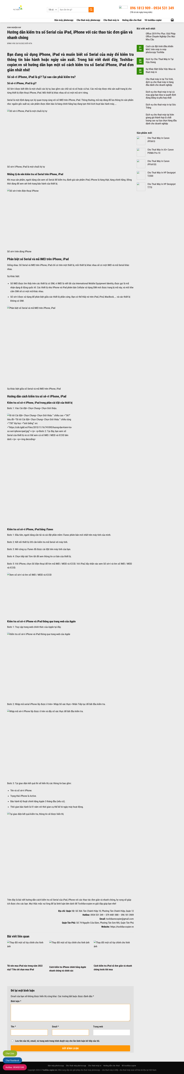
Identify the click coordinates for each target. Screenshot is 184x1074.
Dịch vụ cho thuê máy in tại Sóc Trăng (161, 106)
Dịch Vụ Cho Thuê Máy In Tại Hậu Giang (160, 61)
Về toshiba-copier (153, 20)
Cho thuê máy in (111, 20)
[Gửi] (91, 9)
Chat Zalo (10, 1053)
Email (55, 1026)
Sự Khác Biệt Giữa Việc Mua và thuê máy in (160, 70)
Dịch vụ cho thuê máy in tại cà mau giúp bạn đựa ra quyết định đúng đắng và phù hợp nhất (161, 94)
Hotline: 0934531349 (15, 1067)
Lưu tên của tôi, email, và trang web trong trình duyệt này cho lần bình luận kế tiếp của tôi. (57, 1041)
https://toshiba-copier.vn (122, 926)
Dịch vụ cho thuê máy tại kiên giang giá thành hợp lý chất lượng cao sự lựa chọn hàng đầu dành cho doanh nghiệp (161, 119)
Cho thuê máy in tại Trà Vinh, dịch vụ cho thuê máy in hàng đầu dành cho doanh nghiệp (160, 82)
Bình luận (16, 1001)
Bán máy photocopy (63, 20)
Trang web (98, 1026)
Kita (30, 43)
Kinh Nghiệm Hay (14, 28)
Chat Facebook (12, 1060)
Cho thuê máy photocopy (88, 20)
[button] (172, 20)
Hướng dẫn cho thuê (131, 20)
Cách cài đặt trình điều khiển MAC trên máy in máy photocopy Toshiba (159, 49)
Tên (13, 1026)
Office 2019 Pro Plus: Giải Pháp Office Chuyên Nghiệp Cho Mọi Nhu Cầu (160, 36)
